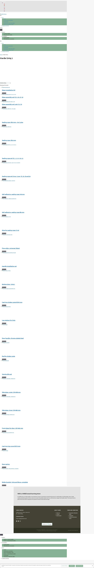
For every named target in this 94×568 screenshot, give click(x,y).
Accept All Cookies (79, 565)
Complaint (71, 515)
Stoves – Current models (8, 539)
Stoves (3, 32)
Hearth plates (6, 37)
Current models (7, 33)
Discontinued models (8, 35)
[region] (47, 566)
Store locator (58, 515)
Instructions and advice (8, 20)
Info (2, 17)
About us (3, 1)
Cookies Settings (64, 565)
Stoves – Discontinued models (10, 541)
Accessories (4, 36)
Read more (4, 93)
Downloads (6, 22)
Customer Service (5, 26)
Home (1, 54)
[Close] (92, 566)
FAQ (5, 19)
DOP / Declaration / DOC (9, 24)
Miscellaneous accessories (9, 39)
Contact (57, 514)
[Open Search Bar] (1, 15)
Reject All (71, 565)
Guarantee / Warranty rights (9, 23)
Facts (5, 550)
